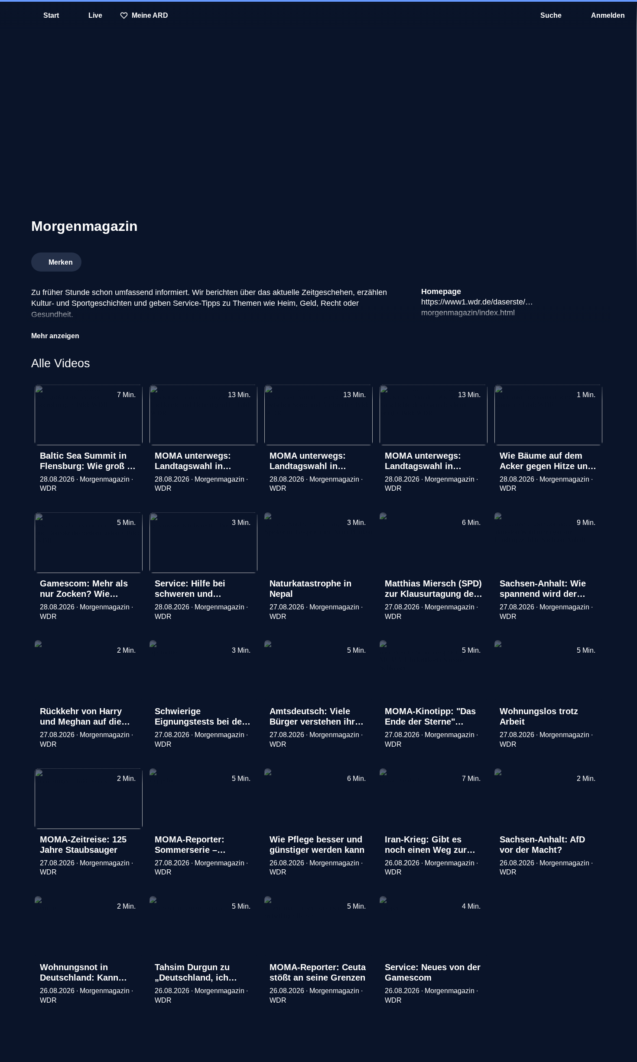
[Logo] (541, 259)
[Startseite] (318, 15)
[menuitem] (13, 15)
